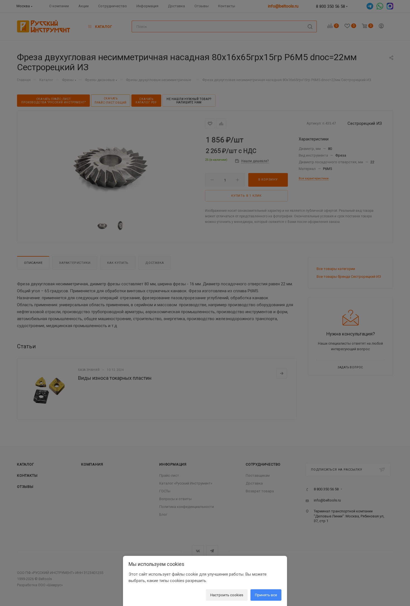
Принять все (266, 595)
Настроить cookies (226, 595)
